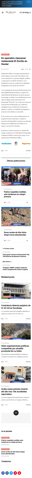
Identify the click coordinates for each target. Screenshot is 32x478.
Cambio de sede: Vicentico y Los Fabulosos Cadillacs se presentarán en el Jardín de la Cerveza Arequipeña (11, 3)
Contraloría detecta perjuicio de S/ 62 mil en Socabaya (16, 306)
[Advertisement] (16, 34)
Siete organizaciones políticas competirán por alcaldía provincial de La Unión (15, 348)
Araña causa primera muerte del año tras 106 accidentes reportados (14, 391)
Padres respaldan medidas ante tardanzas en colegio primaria (15, 194)
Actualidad (5, 54)
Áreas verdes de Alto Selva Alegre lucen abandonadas (15, 233)
